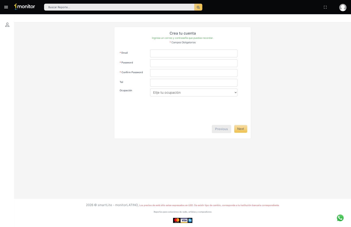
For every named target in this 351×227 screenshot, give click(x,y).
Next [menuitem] (240, 129)
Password (126, 62)
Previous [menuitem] (221, 129)
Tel (121, 82)
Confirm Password (131, 72)
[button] (343, 7)
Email (124, 52)
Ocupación (126, 90)
